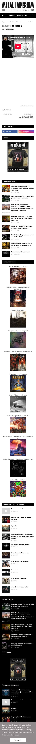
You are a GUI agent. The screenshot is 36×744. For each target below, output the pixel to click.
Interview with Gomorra (19, 578)
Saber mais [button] (15, 735)
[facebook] (10, 131)
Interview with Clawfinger (19, 561)
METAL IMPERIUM (18, 15)
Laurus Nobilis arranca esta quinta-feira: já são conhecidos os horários (21, 692)
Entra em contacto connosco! (21, 509)
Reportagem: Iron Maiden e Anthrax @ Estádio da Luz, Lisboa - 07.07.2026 (22, 188)
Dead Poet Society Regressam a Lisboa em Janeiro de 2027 (21, 227)
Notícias (12, 22)
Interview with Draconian (19, 587)
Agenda (13, 526)
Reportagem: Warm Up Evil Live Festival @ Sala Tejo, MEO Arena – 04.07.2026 (22, 218)
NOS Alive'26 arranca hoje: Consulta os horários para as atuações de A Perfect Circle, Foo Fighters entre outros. (22, 207)
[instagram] (26, 131)
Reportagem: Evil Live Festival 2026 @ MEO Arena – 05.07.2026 (22, 197)
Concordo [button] (18, 740)
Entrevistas (15, 570)
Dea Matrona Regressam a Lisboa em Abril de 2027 (22, 236)
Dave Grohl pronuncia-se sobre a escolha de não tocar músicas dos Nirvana (22, 536)
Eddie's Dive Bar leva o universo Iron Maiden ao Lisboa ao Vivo (21, 244)
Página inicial (5, 22)
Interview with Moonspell (19, 553)
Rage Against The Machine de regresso (21, 518)
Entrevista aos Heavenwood (20, 252)
